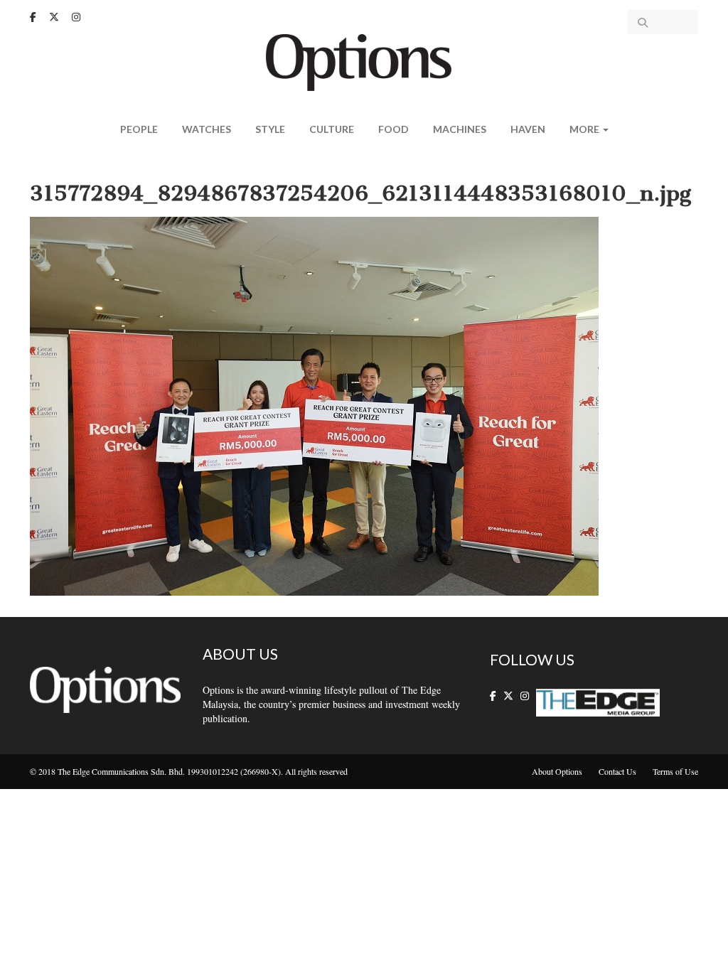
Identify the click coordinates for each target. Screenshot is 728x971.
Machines (459, 129)
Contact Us (617, 771)
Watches (206, 129)
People (139, 129)
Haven (527, 129)
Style (270, 129)
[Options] (364, 61)
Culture (331, 129)
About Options (557, 771)
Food (393, 129)
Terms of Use (675, 771)
